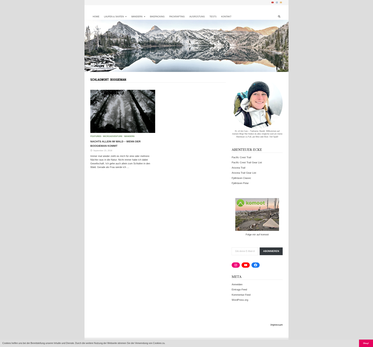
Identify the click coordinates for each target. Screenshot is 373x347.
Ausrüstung (197, 16)
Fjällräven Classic (241, 178)
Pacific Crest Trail (241, 157)
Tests (213, 16)
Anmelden (237, 284)
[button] (166, 343)
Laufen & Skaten (114, 16)
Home (96, 16)
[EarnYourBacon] (186, 45)
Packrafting (177, 16)
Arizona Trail (238, 167)
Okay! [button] (366, 343)
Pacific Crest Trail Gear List (247, 162)
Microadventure (112, 136)
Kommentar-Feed (241, 294)
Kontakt (226, 16)
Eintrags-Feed (239, 289)
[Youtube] (273, 2)
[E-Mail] (281, 2)
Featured (95, 136)
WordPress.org (240, 300)
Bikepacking (157, 16)
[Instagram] (277, 2)
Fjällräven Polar (240, 183)
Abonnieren (271, 251)
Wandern (136, 16)
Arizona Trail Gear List (244, 172)
